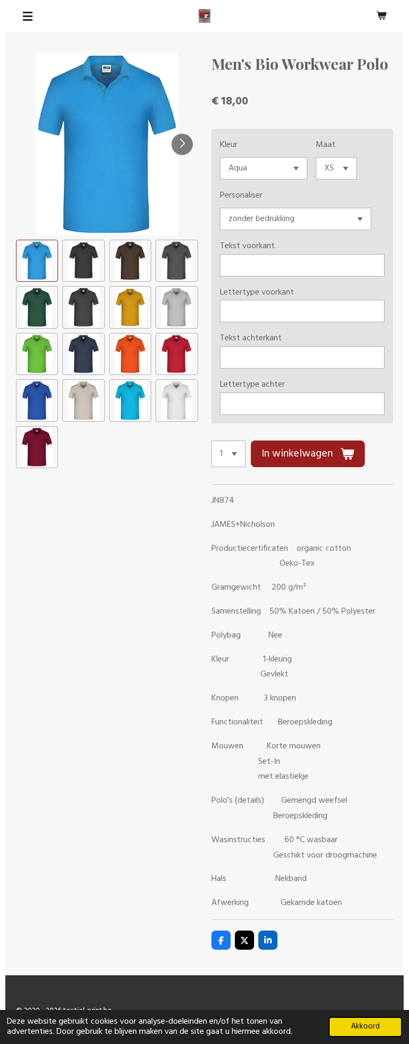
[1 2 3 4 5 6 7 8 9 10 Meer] (228, 454)
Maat (326, 145)
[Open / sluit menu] (27, 16)
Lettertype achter (252, 384)
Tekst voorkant (247, 246)
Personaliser (241, 195)
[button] (37, 261)
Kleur (229, 145)
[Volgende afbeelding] (182, 144)
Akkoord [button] (365, 1027)
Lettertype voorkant (257, 292)
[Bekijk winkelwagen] (381, 16)
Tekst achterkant (251, 338)
